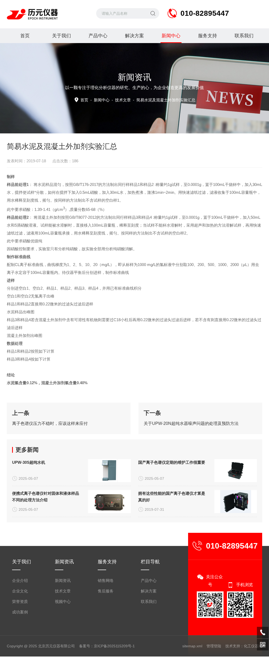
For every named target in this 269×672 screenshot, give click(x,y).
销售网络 (105, 580)
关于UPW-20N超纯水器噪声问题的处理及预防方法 (191, 423)
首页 (25, 35)
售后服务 (105, 591)
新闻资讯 (63, 580)
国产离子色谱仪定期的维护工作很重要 (171, 462)
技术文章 (123, 100)
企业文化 (20, 591)
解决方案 (134, 35)
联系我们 (244, 35)
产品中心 (98, 35)
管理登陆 (213, 646)
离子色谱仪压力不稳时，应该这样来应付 (50, 423)
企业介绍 (20, 580)
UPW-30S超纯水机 (28, 462)
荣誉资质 (20, 601)
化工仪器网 (253, 646)
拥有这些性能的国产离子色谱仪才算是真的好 (171, 496)
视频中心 (63, 601)
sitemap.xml (192, 646)
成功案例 (20, 612)
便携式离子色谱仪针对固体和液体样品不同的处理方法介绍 (45, 496)
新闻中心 (171, 35)
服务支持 (207, 35)
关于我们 (61, 35)
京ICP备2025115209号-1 (114, 646)
